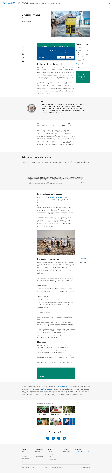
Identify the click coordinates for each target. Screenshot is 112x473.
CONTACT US (46, 467)
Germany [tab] (47, 170)
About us (23, 451)
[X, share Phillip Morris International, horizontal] (53, 438)
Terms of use (51, 451)
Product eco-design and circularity (55, 415)
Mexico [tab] (81, 170)
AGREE (70, 57)
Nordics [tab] (30, 170)
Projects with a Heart (39, 454)
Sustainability (24, 459)
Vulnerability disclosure (66, 451)
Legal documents (52, 453)
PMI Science (37, 451)
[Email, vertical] (23, 61)
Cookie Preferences (52, 459)
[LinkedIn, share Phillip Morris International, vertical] (23, 54)
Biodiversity (41, 426)
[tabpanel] (56, 181)
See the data (42, 376)
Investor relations (25, 458)
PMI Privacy (37, 453)
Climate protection (42, 414)
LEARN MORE (41, 57)
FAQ (33, 467)
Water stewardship (68, 426)
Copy (23, 58)
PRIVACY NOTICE (25, 467)
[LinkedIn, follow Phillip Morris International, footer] (85, 451)
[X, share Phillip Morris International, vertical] (23, 50)
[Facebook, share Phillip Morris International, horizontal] (47, 438)
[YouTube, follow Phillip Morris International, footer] (81, 451)
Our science (24, 456)
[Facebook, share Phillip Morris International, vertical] (23, 47)
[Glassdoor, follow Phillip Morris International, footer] (88, 451)
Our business (24, 453)
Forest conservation (68, 414)
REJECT (61, 57)
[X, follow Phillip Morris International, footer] (78, 451)
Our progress (24, 454)
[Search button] (109, 3)
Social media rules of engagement (52, 455)
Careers (23, 461)
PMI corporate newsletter (66, 453)
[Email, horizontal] (64, 438)
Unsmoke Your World (39, 456)
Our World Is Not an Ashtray (56, 197)
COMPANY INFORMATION (57, 467)
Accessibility (51, 457)
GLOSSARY (39, 467)
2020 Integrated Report (63, 386)
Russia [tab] (64, 170)
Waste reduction (55, 426)
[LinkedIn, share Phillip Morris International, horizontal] (58, 438)
